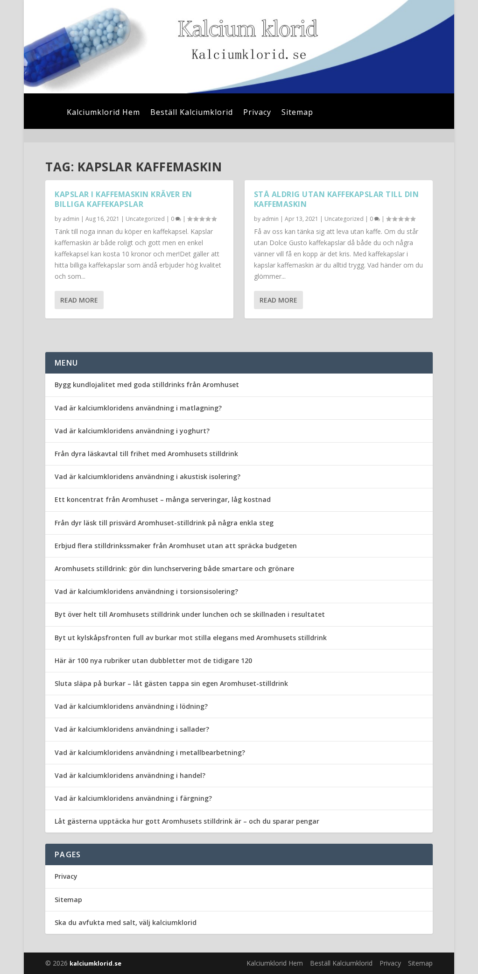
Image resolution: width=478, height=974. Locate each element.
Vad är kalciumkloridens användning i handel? (130, 775)
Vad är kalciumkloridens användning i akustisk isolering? (147, 476)
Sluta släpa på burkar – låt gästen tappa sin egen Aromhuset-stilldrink (171, 683)
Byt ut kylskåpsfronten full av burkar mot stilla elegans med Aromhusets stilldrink (191, 637)
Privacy (257, 113)
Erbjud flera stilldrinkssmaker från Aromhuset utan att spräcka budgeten (176, 545)
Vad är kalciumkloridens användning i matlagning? (138, 407)
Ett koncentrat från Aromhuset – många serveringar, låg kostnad (163, 499)
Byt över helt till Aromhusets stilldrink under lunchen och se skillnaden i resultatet (190, 614)
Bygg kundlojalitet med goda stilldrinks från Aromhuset (147, 384)
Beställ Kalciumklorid (191, 113)
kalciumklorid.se (95, 963)
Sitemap (297, 113)
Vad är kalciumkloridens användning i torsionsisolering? (146, 591)
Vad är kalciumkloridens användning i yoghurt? (132, 430)
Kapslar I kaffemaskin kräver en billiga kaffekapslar (123, 199)
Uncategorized (145, 219)
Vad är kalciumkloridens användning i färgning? (133, 798)
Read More (79, 300)
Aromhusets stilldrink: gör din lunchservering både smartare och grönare (174, 568)
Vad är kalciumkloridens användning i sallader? (132, 729)
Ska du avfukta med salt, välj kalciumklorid (126, 922)
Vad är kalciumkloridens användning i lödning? (131, 706)
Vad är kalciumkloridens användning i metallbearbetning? (150, 752)
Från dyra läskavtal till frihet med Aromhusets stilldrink (146, 453)
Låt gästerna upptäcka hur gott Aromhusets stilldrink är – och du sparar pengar (187, 821)
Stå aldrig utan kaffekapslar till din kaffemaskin (336, 199)
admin (71, 219)
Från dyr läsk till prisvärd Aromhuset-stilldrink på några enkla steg (164, 522)
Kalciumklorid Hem (103, 113)
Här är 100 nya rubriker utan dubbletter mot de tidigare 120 (153, 660)
